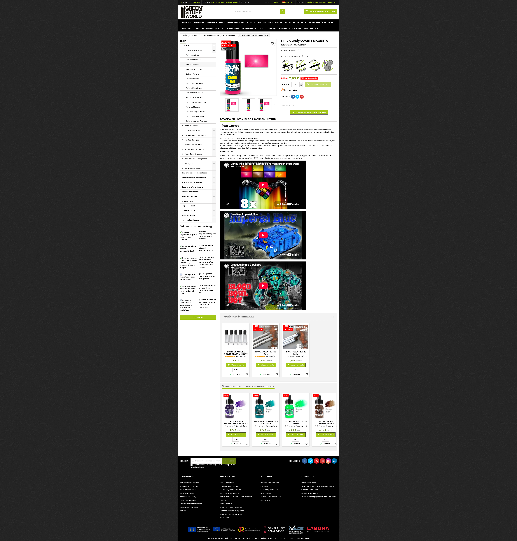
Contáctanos (226, 518)
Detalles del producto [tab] (251, 119)
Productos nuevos (188, 490)
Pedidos (264, 486)
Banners (223, 500)
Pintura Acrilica (192, 55)
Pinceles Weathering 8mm (266, 352)
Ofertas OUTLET (267, 28)
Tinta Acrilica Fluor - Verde (295, 422)
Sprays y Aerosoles (193, 168)
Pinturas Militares (193, 60)
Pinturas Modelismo (193, 50)
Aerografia (189, 163)
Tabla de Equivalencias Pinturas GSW (236, 497)
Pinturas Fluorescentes (196, 102)
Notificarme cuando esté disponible (309, 112)
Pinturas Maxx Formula (189, 483)
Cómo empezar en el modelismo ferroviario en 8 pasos (207, 289)
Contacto (245, 2)
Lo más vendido (187, 493)
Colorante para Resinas (196, 121)
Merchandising (230, 28)
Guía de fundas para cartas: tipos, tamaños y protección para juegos (207, 262)
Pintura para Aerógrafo (196, 116)
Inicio (183, 41)
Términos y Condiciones (217, 538)
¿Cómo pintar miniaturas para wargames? (207, 276)
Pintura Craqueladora (195, 111)
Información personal (270, 483)
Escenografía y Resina (320, 22)
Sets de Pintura (192, 74)
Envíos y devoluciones (230, 486)
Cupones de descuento (271, 497)
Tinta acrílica (225, 138)
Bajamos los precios (189, 486)
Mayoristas (248, 28)
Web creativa (311, 28)
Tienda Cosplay (190, 28)
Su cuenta (267, 476)
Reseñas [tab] (272, 119)
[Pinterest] (302, 97)
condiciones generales (213, 464)
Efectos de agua (192, 140)
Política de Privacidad (237, 538)
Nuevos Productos (289, 28)
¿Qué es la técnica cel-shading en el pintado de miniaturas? (207, 303)
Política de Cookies (255, 538)
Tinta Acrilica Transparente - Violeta (236, 422)
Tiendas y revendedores (231, 507)
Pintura (186, 22)
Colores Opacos (193, 78)
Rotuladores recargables (196, 158)
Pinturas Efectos (193, 107)
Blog (267, 2)
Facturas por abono (269, 490)
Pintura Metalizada (194, 88)
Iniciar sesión (312, 2)
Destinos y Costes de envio (232, 490)
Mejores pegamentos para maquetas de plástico (207, 235)
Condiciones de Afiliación (231, 514)
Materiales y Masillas (269, 22)
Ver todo (198, 317)
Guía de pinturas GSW (229, 493)
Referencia (286, 45)
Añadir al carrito (317, 84)
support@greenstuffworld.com (224, 2)
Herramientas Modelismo (240, 22)
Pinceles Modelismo (193, 144)
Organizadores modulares (208, 22)
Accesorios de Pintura (194, 149)
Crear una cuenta (328, 2)
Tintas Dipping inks (194, 69)
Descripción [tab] (227, 119)
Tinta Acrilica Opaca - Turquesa (266, 422)
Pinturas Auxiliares (192, 130)
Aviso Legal (268, 538)
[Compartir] (293, 97)
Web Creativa (226, 504)
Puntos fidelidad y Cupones (232, 511)
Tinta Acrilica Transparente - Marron (326, 423)
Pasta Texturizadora (193, 154)
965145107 (195, 2)
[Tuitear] (297, 97)
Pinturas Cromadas (194, 97)
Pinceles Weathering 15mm (295, 352)
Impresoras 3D (210, 28)
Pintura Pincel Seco (194, 83)
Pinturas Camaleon (194, 93)
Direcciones (266, 493)
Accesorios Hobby (295, 22)
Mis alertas (265, 500)
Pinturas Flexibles (192, 125)
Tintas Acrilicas (192, 64)
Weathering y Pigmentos (195, 135)
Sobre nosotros (227, 483)
